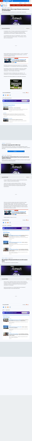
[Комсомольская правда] (7, 1)
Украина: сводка (18, 5)
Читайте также (3, 143)
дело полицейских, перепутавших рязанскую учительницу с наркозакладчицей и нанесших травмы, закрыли (18, 250)
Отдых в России (27, 5)
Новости (3, 7)
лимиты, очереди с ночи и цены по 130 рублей (18, 242)
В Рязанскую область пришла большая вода (16, 119)
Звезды (5, 155)
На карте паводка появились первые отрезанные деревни (17, 120)
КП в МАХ (23, 5)
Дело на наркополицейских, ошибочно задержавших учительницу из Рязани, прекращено (18, 252)
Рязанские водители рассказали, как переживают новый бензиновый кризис (18, 245)
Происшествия (10, 118)
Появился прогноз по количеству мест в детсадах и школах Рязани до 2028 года (18, 238)
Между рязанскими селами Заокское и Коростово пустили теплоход (13, 114)
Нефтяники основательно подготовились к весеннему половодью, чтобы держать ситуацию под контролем (18, 109)
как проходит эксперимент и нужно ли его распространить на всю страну (19, 61)
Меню (1, 1)
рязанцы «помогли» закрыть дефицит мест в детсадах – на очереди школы (19, 235)
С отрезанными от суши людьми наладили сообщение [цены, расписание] (14, 115)
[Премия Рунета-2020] (12, 1)
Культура (5, 225)
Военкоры (14, 5)
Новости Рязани (9, 225)
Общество (6, 7)
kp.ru (28, 92)
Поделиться (28, 28)
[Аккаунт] (30, 1)
